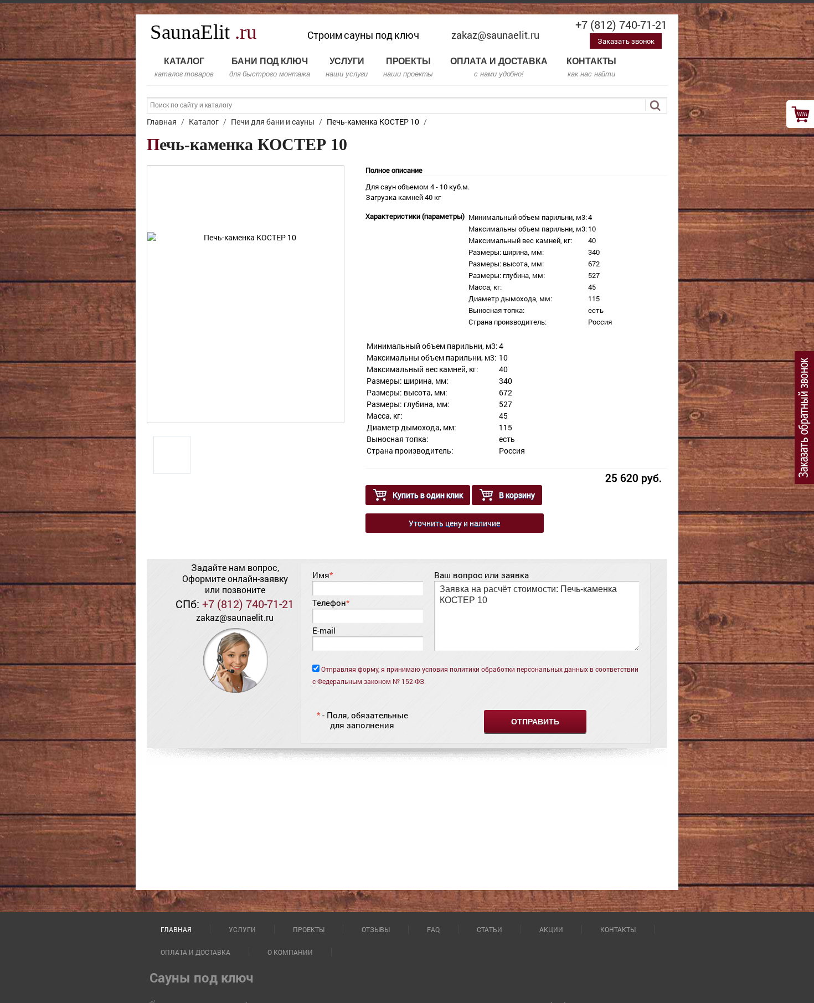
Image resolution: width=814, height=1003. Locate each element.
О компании (290, 952)
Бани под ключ (269, 67)
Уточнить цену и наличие (454, 523)
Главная (176, 929)
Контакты (591, 67)
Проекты (408, 67)
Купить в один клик (428, 495)
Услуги (347, 67)
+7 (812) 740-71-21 (621, 24)
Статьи (489, 929)
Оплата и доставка (499, 67)
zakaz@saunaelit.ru (495, 35)
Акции (551, 929)
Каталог (184, 67)
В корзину (517, 495)
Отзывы (376, 929)
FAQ (433, 929)
